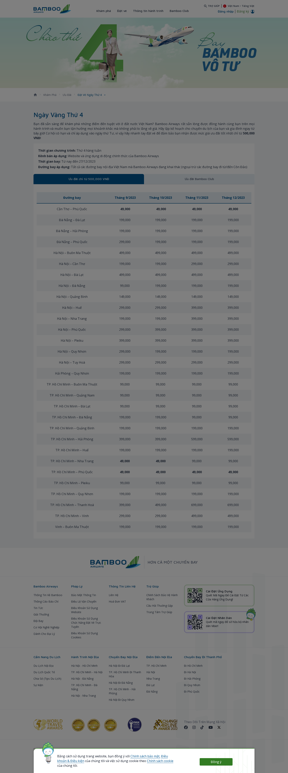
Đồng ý (216, 762)
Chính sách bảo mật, (145, 756)
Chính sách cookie (160, 761)
